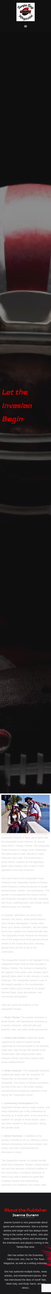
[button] (25, 26)
